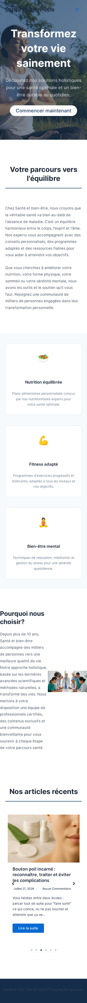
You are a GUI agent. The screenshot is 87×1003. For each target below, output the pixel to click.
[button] (13, 884)
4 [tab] (46, 950)
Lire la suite (28, 928)
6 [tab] (55, 950)
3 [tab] (41, 950)
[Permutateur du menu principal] (77, 10)
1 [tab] (31, 950)
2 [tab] (36, 950)
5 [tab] (50, 950)
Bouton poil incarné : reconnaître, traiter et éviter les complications (42, 874)
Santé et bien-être (30, 9)
